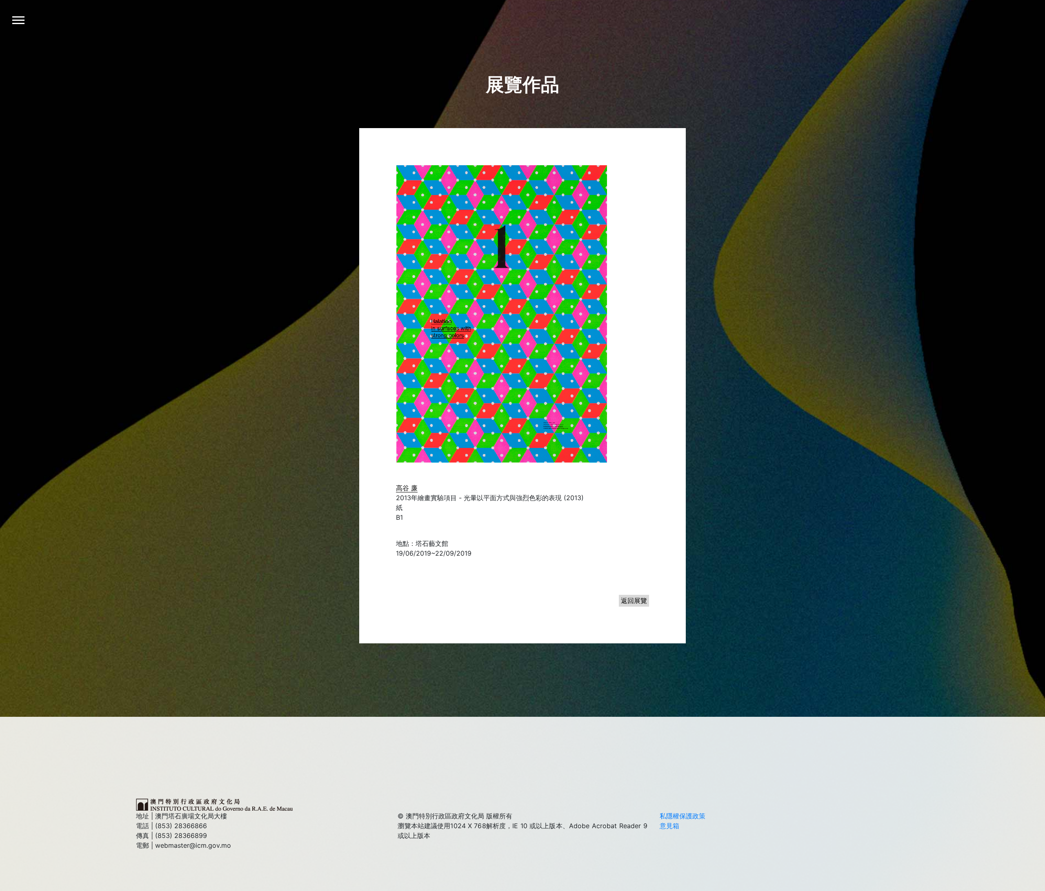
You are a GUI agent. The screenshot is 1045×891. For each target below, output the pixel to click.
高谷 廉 (407, 488)
